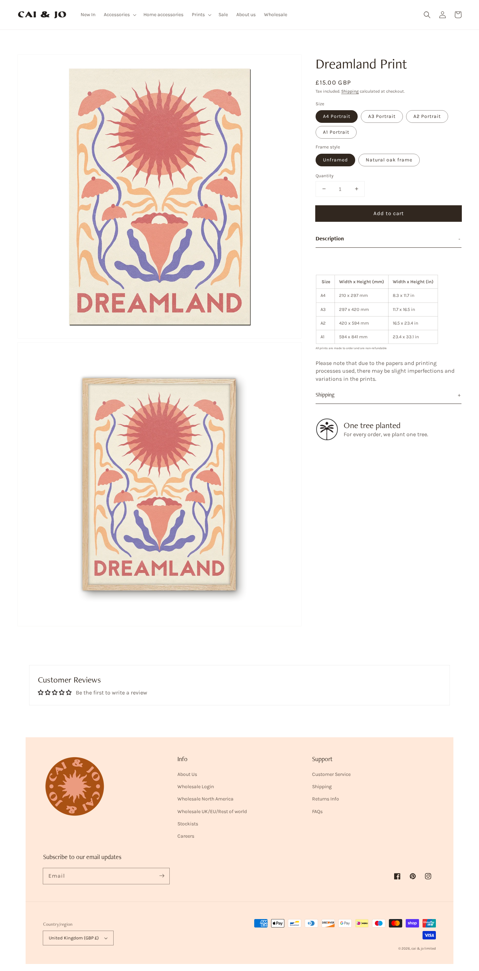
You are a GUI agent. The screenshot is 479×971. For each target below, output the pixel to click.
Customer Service (331, 774)
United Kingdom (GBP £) (74, 937)
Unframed (335, 159)
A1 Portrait (336, 132)
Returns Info (325, 799)
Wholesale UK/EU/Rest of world (212, 811)
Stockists (187, 824)
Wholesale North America (205, 799)
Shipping (350, 91)
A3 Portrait (382, 116)
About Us (187, 774)
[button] (427, 14)
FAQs (317, 811)
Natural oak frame (389, 159)
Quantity (324, 175)
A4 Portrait (336, 116)
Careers (185, 836)
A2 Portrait (427, 116)
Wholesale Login (195, 787)
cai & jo (417, 948)
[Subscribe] (161, 876)
